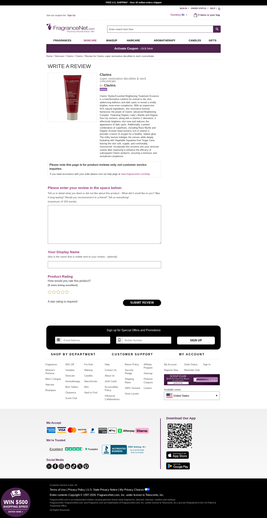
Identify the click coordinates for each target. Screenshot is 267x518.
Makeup (111, 40)
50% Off (69, 364)
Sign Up (196, 340)
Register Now (171, 370)
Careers (148, 388)
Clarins (70, 56)
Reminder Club (192, 370)
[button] (49, 466)
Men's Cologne (53, 379)
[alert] (179, 15)
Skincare (90, 40)
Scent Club (71, 398)
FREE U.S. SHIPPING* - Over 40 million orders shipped (133, 2)
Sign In (183, 8)
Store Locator (132, 393)
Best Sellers (71, 387)
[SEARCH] (217, 29)
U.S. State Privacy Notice (102, 489)
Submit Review (142, 302)
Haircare (133, 40)
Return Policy (132, 364)
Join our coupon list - (60, 15)
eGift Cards (111, 381)
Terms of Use (58, 489)
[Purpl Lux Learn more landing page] (192, 381)
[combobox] (164, 29)
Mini (86, 387)
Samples (70, 370)
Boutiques (50, 390)
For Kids (88, 364)
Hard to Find (90, 392)
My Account (170, 364)
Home (49, 56)
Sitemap (148, 373)
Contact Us (111, 370)
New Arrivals (90, 381)
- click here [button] (133, 48)
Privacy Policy (76, 489)
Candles (88, 375)
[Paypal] (92, 430)
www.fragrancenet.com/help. (136, 174)
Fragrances (62, 40)
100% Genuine (132, 388)
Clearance (70, 392)
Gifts (212, 40)
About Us (110, 375)
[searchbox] (160, 29)
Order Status (198, 8)
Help (212, 8)
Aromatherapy (72, 381)
